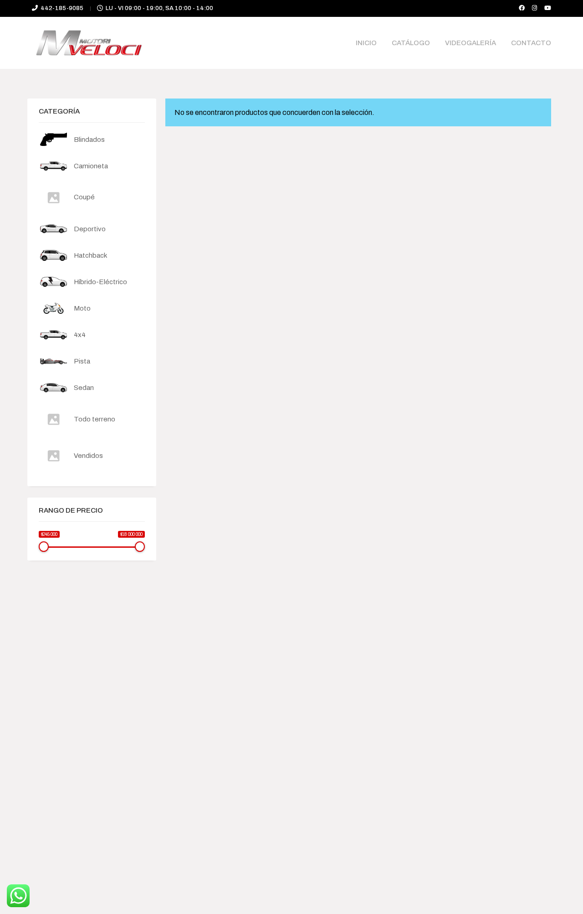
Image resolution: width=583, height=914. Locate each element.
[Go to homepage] (89, 43)
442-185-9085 (62, 8)
